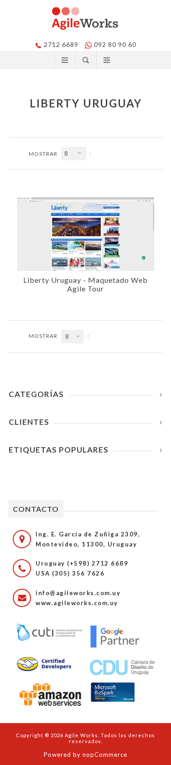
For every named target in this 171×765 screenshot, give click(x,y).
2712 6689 (61, 44)
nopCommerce (105, 754)
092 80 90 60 (115, 44)
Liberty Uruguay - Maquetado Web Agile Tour (85, 284)
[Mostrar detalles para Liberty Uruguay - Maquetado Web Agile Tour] (85, 234)
